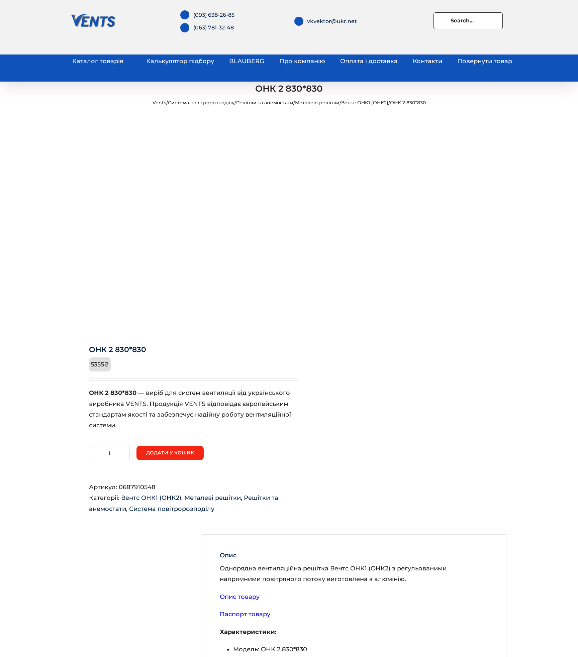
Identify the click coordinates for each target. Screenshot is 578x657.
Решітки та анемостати (264, 103)
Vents (159, 103)
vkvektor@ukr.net (332, 21)
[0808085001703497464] (176, 224)
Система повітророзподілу (201, 103)
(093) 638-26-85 (213, 15)
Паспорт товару (245, 614)
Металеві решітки (317, 103)
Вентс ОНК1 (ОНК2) (364, 103)
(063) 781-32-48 (213, 27)
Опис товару (240, 596)
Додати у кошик (170, 453)
